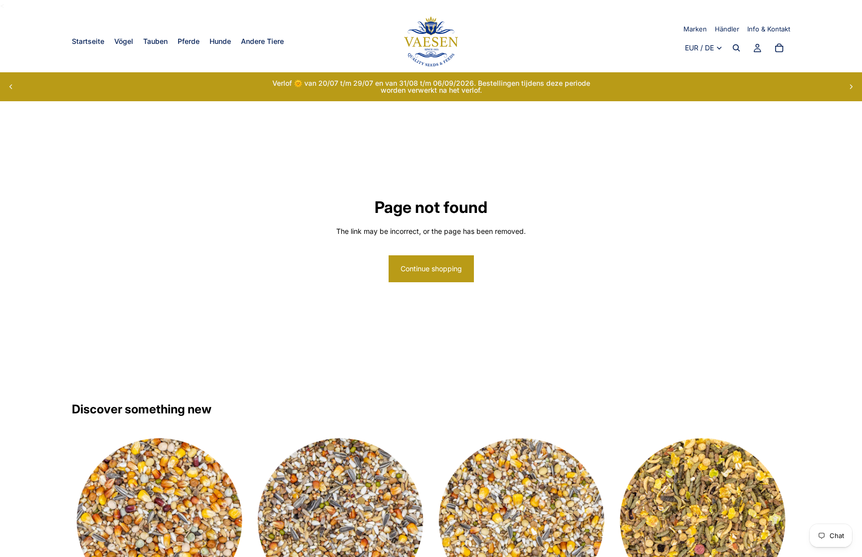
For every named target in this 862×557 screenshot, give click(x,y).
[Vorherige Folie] (11, 87)
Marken (695, 29)
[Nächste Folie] (851, 87)
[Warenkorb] (779, 48)
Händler (727, 29)
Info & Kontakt (768, 29)
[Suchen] (736, 48)
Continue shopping (431, 268)
